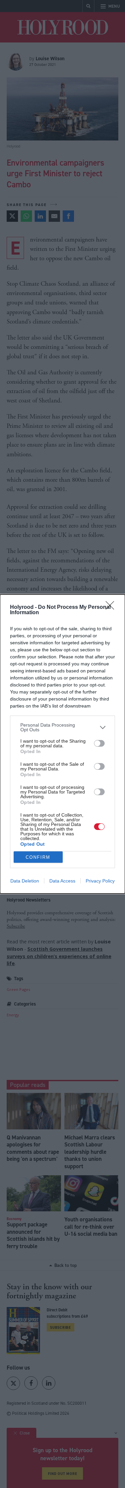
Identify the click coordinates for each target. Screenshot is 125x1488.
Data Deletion (24, 880)
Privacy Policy (100, 880)
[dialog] (62, 744)
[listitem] (62, 727)
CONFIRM (38, 857)
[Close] (112, 607)
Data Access (62, 880)
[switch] (99, 743)
